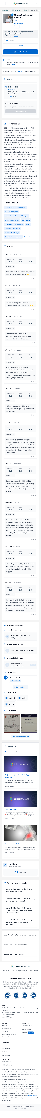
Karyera (27, 1032)
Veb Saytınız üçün (27, 1029)
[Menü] (4, 4)
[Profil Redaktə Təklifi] (16, 20)
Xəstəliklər (5, 1031)
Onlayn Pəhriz (33, 971)
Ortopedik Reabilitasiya (12, 228)
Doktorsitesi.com (7, 1065)
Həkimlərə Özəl (27, 1026)
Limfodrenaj (26, 220)
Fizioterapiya (16, 10)
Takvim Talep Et (22, 52)
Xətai (10, 96)
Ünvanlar (6, 71)
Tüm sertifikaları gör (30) (20, 736)
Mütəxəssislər (6, 1026)
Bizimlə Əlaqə (6, 1048)
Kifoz (27, 224)
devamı (16, 36)
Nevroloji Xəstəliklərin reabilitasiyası (16, 216)
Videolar (18, 752)
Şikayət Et (33, 278)
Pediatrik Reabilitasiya (12, 233)
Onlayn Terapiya (21, 971)
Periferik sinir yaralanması (13, 237)
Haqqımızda (5, 1045)
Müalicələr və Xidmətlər (9, 1034)
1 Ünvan (12, 40)
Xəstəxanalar (6, 1037)
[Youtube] (25, 1108)
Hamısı (26, 237)
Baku (25, 10)
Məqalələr (8, 752)
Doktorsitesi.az (6, 1061)
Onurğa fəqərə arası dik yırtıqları (15, 207)
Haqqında (14, 71)
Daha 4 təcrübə (19, 687)
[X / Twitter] (19, 1108)
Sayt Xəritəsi (6, 1055)
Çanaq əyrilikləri (11, 809)
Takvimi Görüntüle (20, 111)
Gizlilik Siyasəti (6, 1052)
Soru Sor (20, 46)
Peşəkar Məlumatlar (30, 71)
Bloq (12, 971)
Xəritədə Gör (11, 89)
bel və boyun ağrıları (11, 212)
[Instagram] (22, 1108)
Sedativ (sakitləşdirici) (12, 220)
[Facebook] (16, 1108)
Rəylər (20, 71)
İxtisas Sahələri (6, 1028)
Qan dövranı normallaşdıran (14, 224)
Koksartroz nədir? (12, 844)
